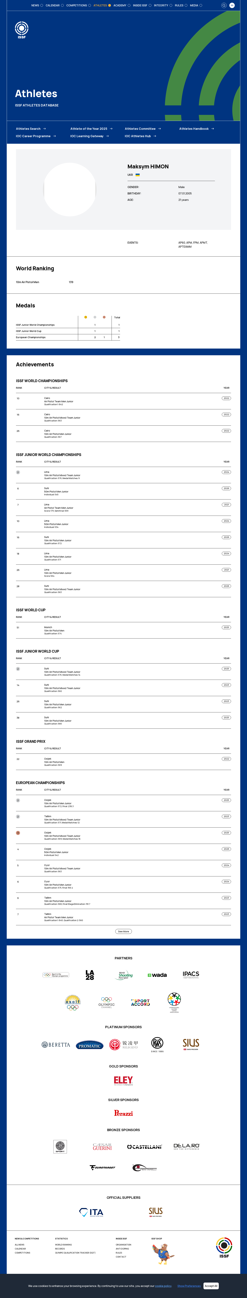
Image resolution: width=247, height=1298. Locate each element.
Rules (119, 1252)
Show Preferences (189, 1286)
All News (19, 1244)
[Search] (224, 5)
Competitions (22, 1252)
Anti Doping (122, 1248)
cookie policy (163, 1286)
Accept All (211, 1286)
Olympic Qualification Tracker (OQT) (75, 1252)
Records (60, 1248)
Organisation (123, 1244)
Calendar (20, 1248)
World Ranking (63, 1244)
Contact (121, 1257)
